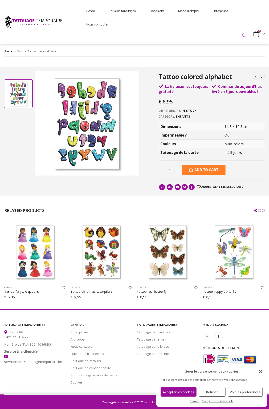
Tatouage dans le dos (153, 346)
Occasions (157, 11)
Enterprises (220, 11)
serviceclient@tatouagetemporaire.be (33, 361)
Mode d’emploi (188, 11)
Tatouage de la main (152, 339)
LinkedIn (162, 187)
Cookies (194, 401)
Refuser (212, 392)
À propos (77, 339)
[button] (260, 371)
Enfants (183, 116)
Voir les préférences (245, 392)
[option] (18, 93)
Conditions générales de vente (93, 375)
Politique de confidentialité (217, 401)
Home (90, 11)
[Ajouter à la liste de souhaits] (63, 288)
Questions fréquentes (87, 353)
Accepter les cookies (178, 392)
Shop (20, 51)
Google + (169, 187)
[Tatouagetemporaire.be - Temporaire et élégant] (30, 21)
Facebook (191, 187)
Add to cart (206, 169)
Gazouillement (184, 187)
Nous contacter (97, 24)
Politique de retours (85, 361)
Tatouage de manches (153, 332)
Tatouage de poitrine (153, 353)
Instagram (207, 336)
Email (177, 187)
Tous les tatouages (122, 11)
